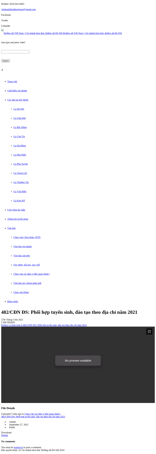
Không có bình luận (44, 325)
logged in (18, 447)
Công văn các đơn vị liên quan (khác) (42, 414)
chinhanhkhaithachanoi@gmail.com (18, 9)
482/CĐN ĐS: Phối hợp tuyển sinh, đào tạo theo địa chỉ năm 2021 (33, 416)
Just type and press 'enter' (13, 42)
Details (4, 435)
